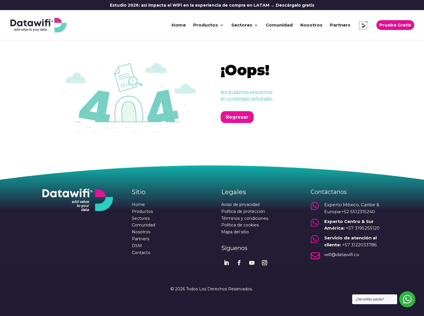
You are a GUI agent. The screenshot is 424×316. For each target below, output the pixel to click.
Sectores (241, 25)
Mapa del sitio (235, 231)
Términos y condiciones (244, 218)
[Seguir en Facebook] (239, 263)
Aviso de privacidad (240, 204)
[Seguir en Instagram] (264, 263)
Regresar (237, 117)
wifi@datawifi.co (341, 254)
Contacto (141, 252)
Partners (340, 25)
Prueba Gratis (395, 25)
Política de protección (243, 211)
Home (179, 25)
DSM (137, 245)
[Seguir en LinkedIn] (226, 263)
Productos (205, 25)
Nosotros (311, 25)
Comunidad (279, 25)
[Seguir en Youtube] (252, 263)
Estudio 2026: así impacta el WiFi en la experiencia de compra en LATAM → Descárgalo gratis (212, 5)
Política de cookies (240, 225)
